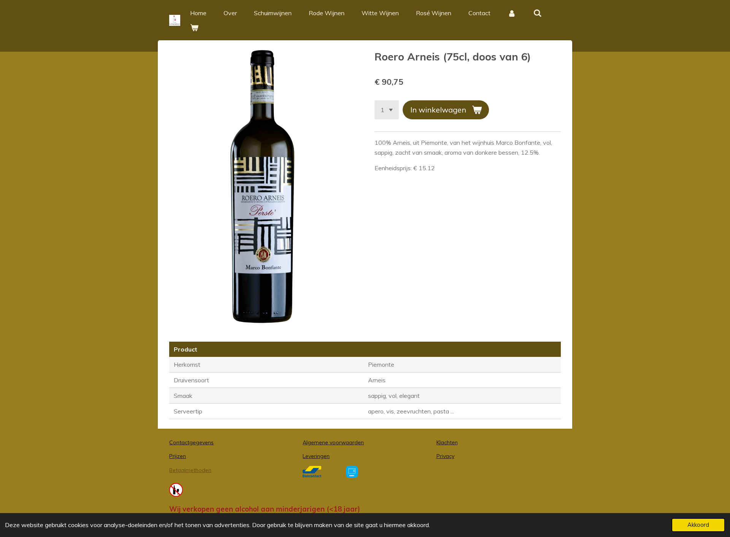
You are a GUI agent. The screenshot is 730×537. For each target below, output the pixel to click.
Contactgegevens (191, 442)
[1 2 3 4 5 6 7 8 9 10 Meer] (387, 109)
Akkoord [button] (698, 524)
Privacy (445, 456)
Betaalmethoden (190, 470)
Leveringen (316, 456)
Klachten (447, 442)
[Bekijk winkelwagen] (194, 27)
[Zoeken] (537, 13)
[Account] (512, 13)
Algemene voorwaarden (333, 442)
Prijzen (177, 456)
